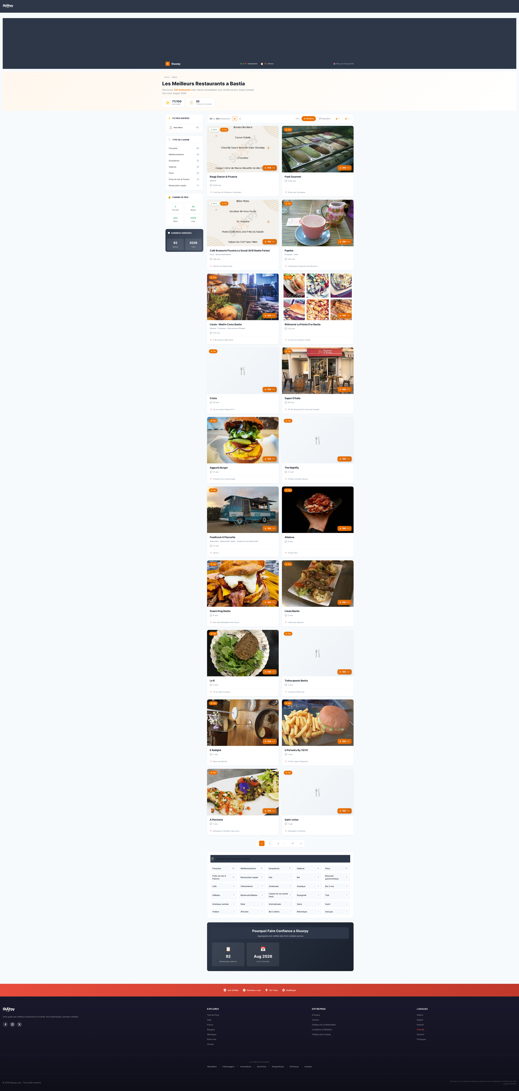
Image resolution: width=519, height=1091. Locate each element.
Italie (209, 1020)
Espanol (420, 1024)
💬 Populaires (324, 118)
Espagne (211, 1029)
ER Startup (294, 1066)
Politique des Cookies (321, 1034)
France (210, 1024)
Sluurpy (210, 1044)
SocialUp (308, 1066)
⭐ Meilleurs (309, 118)
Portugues (421, 1039)
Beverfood (261, 1066)
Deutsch (420, 1034)
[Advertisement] (259, 40)
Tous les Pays (213, 1015)
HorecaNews (245, 1066)
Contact (315, 1020)
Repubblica (212, 1066)
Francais (420, 1029)
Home (166, 77)
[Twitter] (19, 1024)
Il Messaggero (228, 1066)
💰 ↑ (337, 118)
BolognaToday (278, 1066)
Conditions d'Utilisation (322, 1029)
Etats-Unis (211, 1039)
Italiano (420, 1015)
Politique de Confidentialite (324, 1024)
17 (293, 843)
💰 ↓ (347, 118)
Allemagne (211, 1034)
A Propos (316, 1015)
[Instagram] (12, 1024)
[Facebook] (5, 1024)
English (420, 1020)
